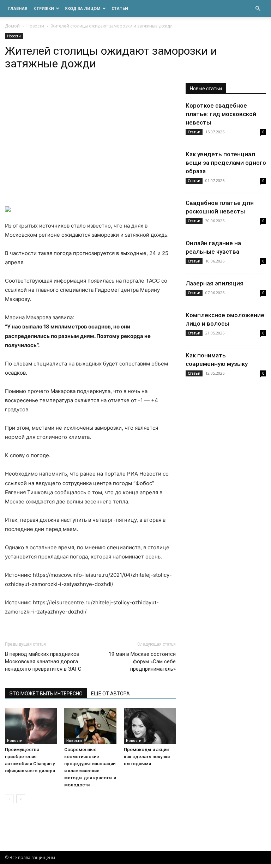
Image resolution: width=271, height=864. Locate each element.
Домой (12, 26)
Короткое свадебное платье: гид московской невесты (221, 114)
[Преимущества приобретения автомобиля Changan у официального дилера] (31, 726)
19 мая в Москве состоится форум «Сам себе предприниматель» (142, 661)
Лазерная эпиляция (214, 283)
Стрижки (44, 8)
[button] (257, 8)
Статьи (120, 8)
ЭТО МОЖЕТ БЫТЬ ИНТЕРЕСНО (46, 693)
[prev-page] (9, 798)
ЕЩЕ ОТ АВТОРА (110, 693)
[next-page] (20, 798)
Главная (18, 8)
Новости (35, 26)
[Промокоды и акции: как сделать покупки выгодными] (150, 726)
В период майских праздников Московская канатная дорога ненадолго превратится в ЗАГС (43, 661)
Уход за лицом (83, 8)
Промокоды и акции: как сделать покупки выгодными (147, 756)
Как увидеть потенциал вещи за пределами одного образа (226, 163)
